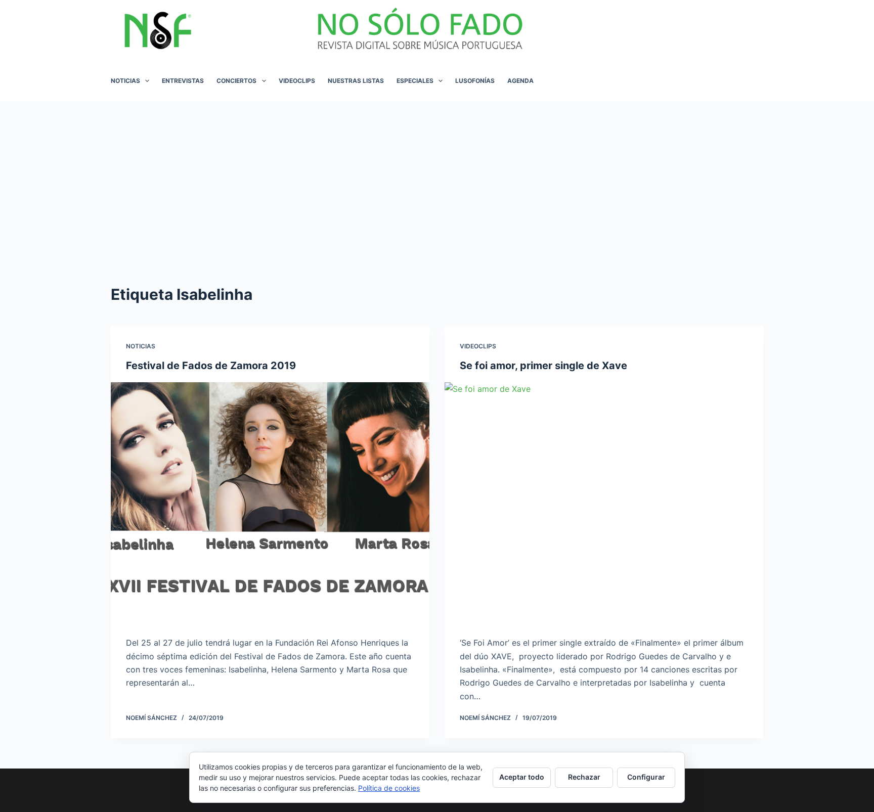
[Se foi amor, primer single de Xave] (604, 501)
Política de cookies (389, 788)
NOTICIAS (125, 80)
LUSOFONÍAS (475, 80)
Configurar (646, 777)
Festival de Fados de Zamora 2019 (211, 365)
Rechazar (584, 777)
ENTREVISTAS (183, 80)
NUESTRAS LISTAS (356, 80)
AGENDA (520, 80)
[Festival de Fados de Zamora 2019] (270, 501)
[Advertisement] (437, 177)
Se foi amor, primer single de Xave (543, 365)
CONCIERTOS (236, 80)
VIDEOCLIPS (297, 80)
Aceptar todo (521, 777)
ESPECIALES (415, 80)
